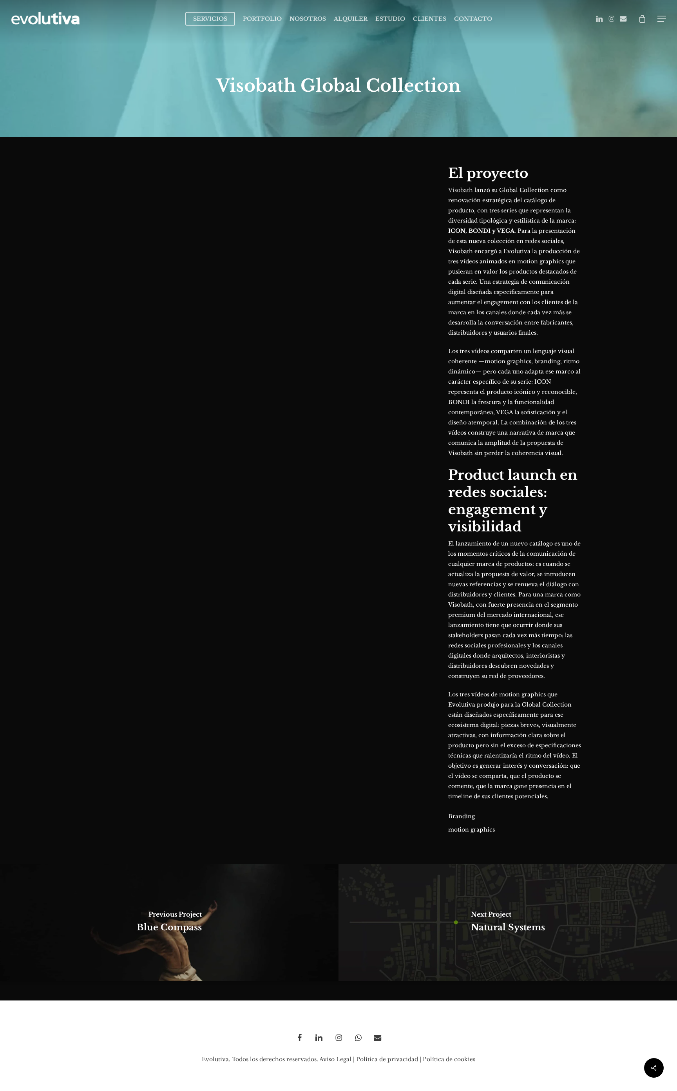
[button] (661, 19)
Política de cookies (449, 1059)
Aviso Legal (335, 1059)
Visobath (460, 190)
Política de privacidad (387, 1059)
